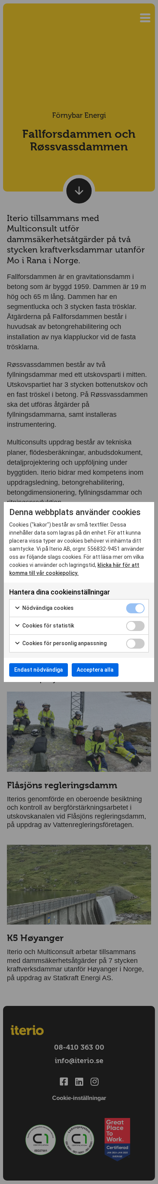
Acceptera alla (95, 670)
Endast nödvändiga (38, 670)
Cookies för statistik (47, 626)
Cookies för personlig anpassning (64, 643)
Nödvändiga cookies (47, 608)
